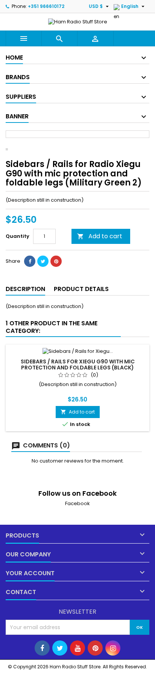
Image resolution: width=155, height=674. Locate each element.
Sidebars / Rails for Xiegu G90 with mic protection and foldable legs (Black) (78, 364)
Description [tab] (25, 289)
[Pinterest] (56, 261)
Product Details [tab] (81, 289)
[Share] (29, 261)
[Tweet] (43, 261)
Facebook (77, 503)
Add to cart (99, 236)
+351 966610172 (46, 6)
